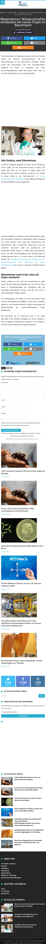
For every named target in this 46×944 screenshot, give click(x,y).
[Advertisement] (23, 100)
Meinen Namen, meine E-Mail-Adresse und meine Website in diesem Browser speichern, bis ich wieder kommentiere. (20, 424)
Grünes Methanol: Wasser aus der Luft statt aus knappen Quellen (21, 584)
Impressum (5, 871)
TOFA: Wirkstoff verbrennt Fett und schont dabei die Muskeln (23, 472)
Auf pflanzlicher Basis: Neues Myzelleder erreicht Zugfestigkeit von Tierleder (21, 662)
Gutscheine (5, 893)
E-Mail (3, 407)
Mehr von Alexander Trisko (22, 436)
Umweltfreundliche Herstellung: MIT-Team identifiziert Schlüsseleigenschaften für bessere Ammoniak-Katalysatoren (21, 623)
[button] (11, 38)
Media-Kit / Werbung (8, 875)
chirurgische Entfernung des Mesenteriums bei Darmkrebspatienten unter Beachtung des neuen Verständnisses (23, 262)
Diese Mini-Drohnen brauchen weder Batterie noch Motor (22, 547)
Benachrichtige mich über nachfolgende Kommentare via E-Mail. (21, 433)
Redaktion (5, 868)
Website (3, 413)
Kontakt (4, 866)
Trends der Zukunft (8, 864)
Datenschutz (5, 873)
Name (3, 400)
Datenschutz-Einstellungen (11, 878)
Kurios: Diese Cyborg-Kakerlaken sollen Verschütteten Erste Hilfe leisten (17, 509)
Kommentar (4, 382)
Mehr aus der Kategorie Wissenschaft (22, 439)
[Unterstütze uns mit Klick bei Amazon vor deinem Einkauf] (33, 362)
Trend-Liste (5, 891)
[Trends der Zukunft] (23, 3)
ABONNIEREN (23, 716)
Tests (3, 889)
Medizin (9, 368)
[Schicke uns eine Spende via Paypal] (13, 362)
